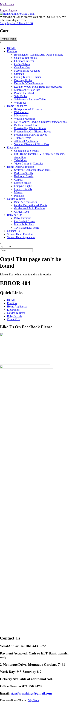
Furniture (12, 51)
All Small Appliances (26, 141)
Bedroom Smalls (23, 173)
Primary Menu (8, 38)
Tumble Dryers (22, 137)
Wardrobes (20, 102)
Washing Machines (24, 118)
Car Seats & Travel (24, 221)
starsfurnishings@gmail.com (31, 693)
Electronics (13, 147)
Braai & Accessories (25, 201)
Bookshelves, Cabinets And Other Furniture (38, 54)
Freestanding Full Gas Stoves (30, 134)
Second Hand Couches (27, 70)
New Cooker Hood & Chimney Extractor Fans (40, 121)
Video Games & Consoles (28, 163)
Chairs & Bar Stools (25, 57)
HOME (11, 48)
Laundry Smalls (23, 189)
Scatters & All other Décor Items (32, 169)
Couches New (22, 67)
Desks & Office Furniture (28, 83)
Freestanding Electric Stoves (30, 128)
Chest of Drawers (24, 60)
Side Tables (20, 96)
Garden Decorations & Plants (30, 205)
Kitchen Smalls (22, 182)
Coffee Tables (22, 64)
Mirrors (18, 192)
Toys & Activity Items (26, 227)
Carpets (18, 179)
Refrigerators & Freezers (28, 109)
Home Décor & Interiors (20, 166)
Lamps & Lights (23, 185)
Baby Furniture (22, 218)
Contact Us (13, 230)
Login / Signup (8, 10)
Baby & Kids (14, 214)
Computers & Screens (26, 150)
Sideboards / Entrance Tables (30, 99)
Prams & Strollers (24, 224)
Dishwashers (21, 112)
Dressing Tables (23, 80)
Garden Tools (21, 211)
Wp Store (33, 700)
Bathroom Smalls (23, 176)
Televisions (20, 160)
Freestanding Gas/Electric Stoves (32, 131)
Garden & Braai (16, 198)
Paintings (19, 195)
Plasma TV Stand (24, 93)
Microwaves (21, 115)
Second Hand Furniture (20, 234)
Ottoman (19, 73)
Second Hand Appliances (21, 237)
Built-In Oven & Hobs (26, 125)
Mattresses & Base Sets (27, 89)
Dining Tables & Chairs (27, 77)
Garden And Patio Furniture (29, 208)
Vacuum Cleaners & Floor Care (31, 144)
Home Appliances (17, 105)
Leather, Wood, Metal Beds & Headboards (38, 86)
